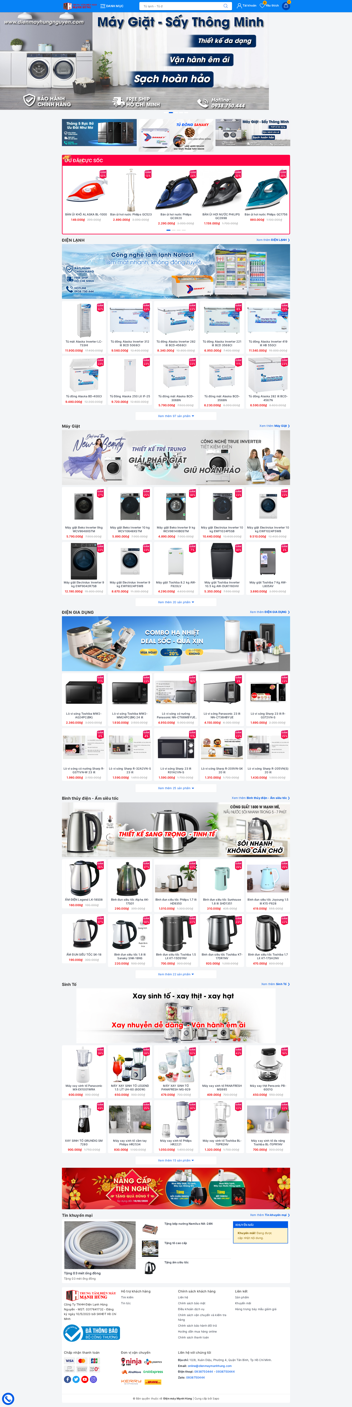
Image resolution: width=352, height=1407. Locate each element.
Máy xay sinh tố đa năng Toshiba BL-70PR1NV (268, 1142)
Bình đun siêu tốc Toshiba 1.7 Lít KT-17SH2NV (268, 956)
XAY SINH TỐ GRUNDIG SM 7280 (84, 1142)
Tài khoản (249, 5)
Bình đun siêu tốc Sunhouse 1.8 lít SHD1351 (222, 901)
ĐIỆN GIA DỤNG (78, 612)
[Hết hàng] (249, 561)
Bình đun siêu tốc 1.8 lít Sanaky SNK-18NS (130, 956)
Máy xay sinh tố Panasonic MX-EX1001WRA (84, 1087)
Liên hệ (183, 1297)
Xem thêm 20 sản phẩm (174, 602)
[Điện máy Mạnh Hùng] (176, 61)
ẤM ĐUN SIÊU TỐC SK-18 (83, 954)
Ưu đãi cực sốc (84, 160)
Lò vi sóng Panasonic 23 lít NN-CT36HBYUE (222, 715)
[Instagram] (93, 1379)
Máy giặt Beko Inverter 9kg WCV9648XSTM (84, 529)
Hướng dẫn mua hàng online (197, 1331)
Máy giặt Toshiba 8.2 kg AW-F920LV (176, 584)
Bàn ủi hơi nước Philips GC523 (131, 214)
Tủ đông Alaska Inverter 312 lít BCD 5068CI (130, 343)
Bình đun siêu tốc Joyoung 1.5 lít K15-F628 (268, 901)
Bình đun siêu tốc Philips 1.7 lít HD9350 (176, 901)
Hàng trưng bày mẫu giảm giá (255, 1309)
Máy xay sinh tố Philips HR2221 (176, 1142)
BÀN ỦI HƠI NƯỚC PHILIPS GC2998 (221, 216)
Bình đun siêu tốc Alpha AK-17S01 (130, 901)
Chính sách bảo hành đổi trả (197, 1325)
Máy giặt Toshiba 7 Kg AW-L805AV (268, 584)
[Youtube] (84, 1379)
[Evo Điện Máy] (176, 457)
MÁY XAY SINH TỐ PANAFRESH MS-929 (175, 1087)
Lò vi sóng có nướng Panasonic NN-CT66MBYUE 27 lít (176, 715)
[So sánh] (105, 190)
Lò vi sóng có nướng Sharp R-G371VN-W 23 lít (84, 770)
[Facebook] (67, 1379)
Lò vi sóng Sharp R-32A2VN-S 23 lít (130, 770)
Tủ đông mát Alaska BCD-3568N (222, 398)
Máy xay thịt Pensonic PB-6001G (268, 1087)
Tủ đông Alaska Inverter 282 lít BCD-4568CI (176, 343)
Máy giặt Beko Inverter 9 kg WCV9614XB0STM (176, 529)
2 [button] (171, 112)
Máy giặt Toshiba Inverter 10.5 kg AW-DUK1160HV (222, 584)
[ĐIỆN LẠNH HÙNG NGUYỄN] (80, 5)
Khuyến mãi (244, 1225)
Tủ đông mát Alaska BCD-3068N (176, 398)
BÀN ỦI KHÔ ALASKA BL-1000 (86, 214)
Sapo (216, 1398)
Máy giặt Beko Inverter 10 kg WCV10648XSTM (130, 529)
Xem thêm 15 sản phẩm (174, 1160)
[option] (176, 61)
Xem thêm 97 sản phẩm (174, 416)
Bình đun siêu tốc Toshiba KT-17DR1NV (222, 956)
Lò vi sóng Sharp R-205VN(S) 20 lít (268, 770)
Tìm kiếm (127, 1297)
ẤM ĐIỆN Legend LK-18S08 (84, 899)
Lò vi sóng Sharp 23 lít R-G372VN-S (268, 715)
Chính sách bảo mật (192, 1303)
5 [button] (186, 112)
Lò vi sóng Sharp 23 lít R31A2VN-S (176, 770)
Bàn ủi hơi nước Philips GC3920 (176, 216)
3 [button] (176, 112)
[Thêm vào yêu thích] (76, 190)
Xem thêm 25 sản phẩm (174, 788)
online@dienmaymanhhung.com (210, 1366)
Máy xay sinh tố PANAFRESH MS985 (222, 1087)
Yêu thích (271, 5)
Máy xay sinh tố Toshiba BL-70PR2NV (222, 1142)
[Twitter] (76, 1379)
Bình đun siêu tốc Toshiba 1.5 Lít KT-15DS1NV (176, 956)
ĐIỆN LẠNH (73, 240)
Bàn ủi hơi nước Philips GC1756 (266, 214)
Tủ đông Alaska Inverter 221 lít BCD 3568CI (222, 343)
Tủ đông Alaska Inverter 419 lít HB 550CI (268, 343)
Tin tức (126, 1303)
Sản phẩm (242, 1297)
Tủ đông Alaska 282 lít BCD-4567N (268, 398)
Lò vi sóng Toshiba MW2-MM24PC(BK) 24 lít (129, 715)
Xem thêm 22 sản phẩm (174, 974)
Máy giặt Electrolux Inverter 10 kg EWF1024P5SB (222, 529)
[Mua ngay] (67, 190)
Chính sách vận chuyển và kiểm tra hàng (202, 1317)
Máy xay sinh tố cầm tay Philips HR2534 (130, 1142)
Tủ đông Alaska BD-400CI (84, 396)
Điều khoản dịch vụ (191, 1309)
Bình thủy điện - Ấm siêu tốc (90, 798)
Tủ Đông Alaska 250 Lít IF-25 (130, 396)
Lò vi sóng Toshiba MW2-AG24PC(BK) (83, 715)
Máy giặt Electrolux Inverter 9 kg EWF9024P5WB (130, 584)
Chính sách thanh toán (193, 1337)
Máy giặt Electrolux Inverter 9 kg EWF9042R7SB (84, 584)
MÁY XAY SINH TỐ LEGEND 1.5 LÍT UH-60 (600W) (130, 1087)
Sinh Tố (69, 984)
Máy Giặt (71, 426)
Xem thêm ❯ (273, 239)
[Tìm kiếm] (225, 6)
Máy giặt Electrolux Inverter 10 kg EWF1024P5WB (268, 529)
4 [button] (181, 112)
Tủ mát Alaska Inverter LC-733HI (84, 343)
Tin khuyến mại (77, 1215)
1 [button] (166, 112)
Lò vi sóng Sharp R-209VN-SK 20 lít (222, 770)
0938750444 (203, 1371)
